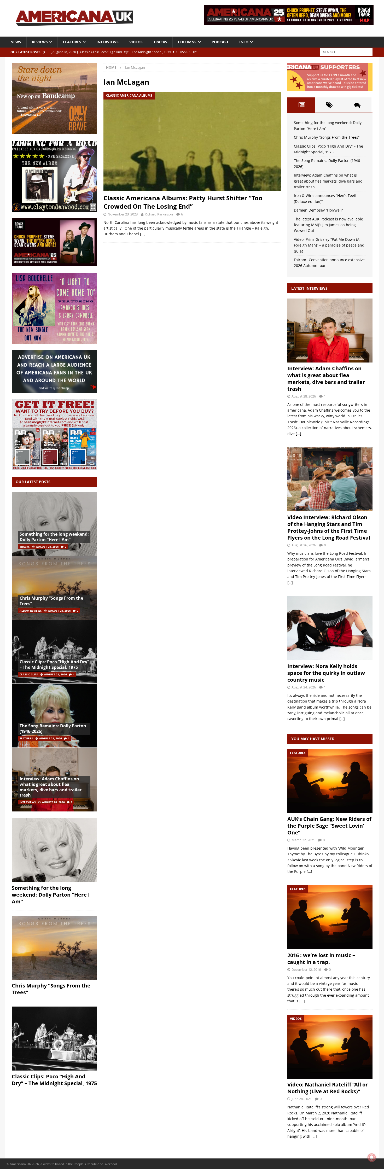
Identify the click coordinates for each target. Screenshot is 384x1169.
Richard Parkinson (159, 214)
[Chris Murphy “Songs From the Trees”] (54, 588)
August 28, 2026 (47, 546)
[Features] (330, 781)
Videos (136, 41)
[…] (143, 233)
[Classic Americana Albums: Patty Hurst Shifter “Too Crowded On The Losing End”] (192, 141)
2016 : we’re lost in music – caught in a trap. (321, 959)
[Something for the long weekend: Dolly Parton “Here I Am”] (54, 524)
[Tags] (329, 105)
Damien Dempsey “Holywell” (318, 210)
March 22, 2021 (303, 840)
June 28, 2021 (302, 1098)
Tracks (160, 41)
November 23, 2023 (123, 214)
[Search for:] (346, 51)
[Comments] (357, 105)
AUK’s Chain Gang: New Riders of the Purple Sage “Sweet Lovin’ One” (329, 825)
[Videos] (330, 1047)
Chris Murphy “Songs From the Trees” (51, 600)
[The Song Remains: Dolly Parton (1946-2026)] (54, 715)
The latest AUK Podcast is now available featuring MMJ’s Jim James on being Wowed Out (328, 225)
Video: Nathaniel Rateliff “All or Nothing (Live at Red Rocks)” (327, 1088)
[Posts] (301, 105)
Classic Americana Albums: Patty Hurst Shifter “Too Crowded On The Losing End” (183, 202)
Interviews (107, 41)
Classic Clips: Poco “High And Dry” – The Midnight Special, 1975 (54, 664)
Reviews (40, 41)
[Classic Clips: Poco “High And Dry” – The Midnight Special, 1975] (54, 652)
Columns (187, 41)
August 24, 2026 (304, 687)
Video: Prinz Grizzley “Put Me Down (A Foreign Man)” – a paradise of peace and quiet (329, 245)
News (15, 41)
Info (243, 41)
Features (72, 41)
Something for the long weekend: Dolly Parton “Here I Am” (54, 536)
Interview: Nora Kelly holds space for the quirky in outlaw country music (326, 673)
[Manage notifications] (372, 1157)
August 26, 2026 (304, 545)
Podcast (220, 41)
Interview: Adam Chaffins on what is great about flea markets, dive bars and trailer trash (51, 787)
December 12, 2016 (306, 969)
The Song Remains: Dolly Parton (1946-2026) (53, 728)
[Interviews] (330, 331)
